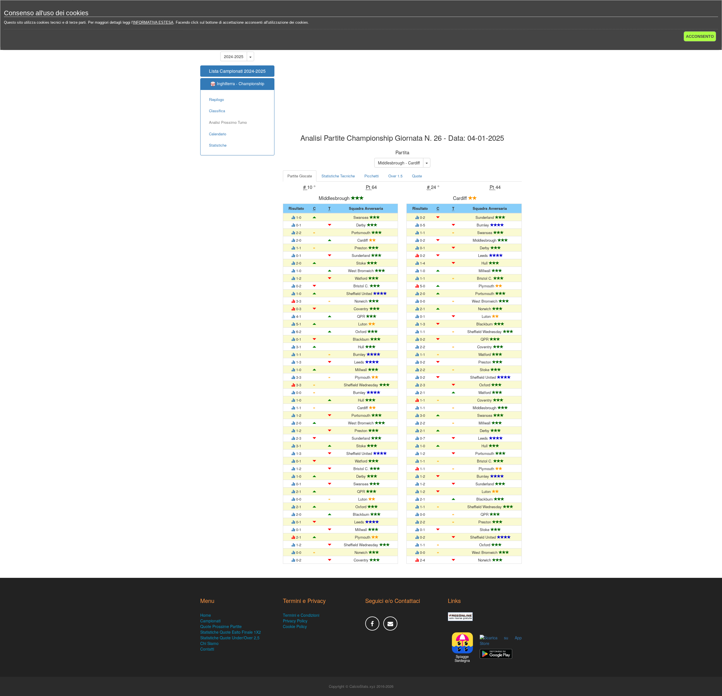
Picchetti (371, 176)
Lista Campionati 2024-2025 (237, 71)
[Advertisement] (402, 88)
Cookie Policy (295, 626)
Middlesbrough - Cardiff (399, 163)
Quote (417, 176)
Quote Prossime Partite (221, 626)
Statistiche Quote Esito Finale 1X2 (230, 632)
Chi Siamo (209, 643)
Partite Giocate (299, 176)
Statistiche (217, 145)
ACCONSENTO (700, 36)
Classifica (217, 110)
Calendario (217, 133)
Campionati (210, 621)
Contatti (207, 649)
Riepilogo (216, 99)
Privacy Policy (295, 621)
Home (205, 615)
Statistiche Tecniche (338, 176)
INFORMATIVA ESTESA (153, 22)
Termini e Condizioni (301, 615)
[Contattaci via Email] (390, 623)
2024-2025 (233, 56)
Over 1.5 (395, 176)
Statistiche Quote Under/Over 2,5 (229, 637)
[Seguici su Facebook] (372, 623)
